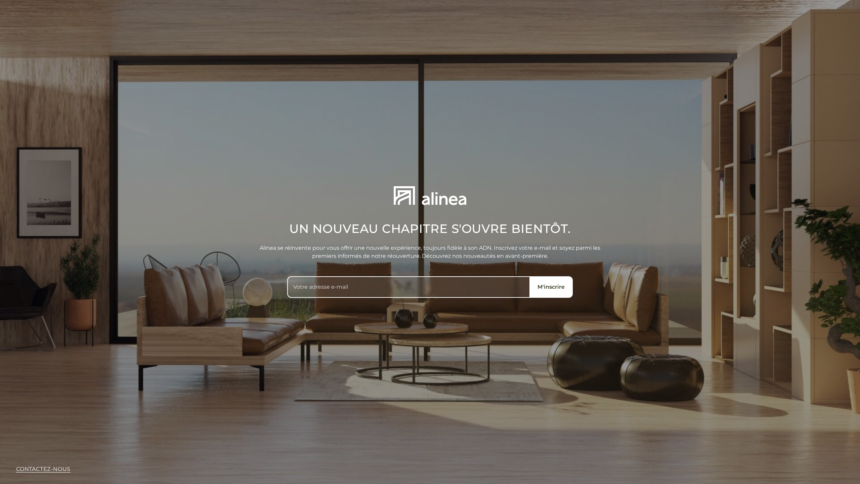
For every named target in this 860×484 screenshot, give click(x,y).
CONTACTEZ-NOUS (43, 469)
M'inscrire (551, 287)
